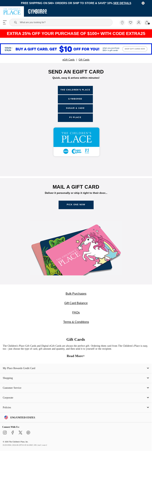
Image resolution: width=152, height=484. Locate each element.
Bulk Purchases (76, 295)
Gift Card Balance (76, 305)
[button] (130, 23)
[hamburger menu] (5, 23)
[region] (76, 3)
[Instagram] (4, 438)
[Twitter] (20, 438)
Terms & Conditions (76, 325)
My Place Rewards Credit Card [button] (20, 372)
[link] (122, 23)
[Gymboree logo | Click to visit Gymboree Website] (38, 12)
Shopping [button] (8, 382)
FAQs (76, 315)
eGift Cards (68, 60)
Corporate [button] (9, 402)
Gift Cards (84, 60)
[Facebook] (12, 438)
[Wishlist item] (132, 25)
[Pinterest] (28, 438)
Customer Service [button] (13, 392)
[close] (143, 3)
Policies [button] (7, 411)
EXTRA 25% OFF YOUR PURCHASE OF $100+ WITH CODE (76, 33)
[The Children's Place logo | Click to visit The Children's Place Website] (12, 12)
